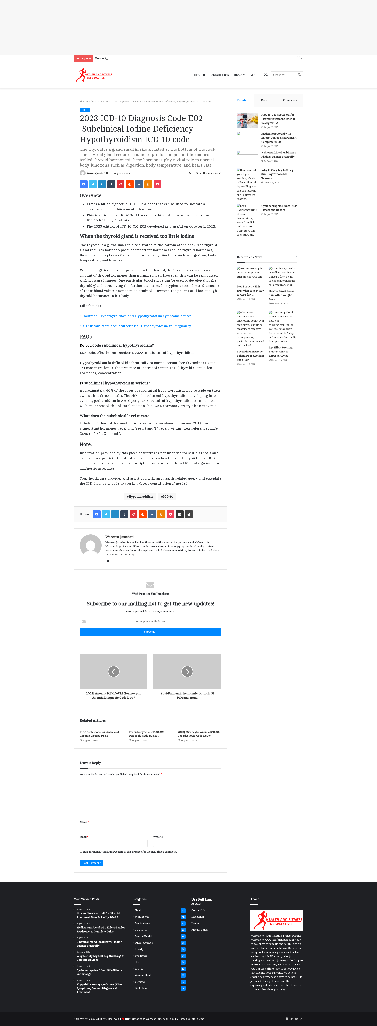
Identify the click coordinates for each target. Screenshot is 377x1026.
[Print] (189, 514)
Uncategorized (144, 942)
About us (196, 903)
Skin (137, 962)
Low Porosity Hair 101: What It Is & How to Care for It (250, 290)
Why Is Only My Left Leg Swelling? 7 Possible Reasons (277, 174)
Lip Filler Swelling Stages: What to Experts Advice (281, 351)
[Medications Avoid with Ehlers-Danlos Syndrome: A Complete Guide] (247, 139)
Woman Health (144, 975)
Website (158, 837)
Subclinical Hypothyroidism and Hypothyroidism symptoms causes (135, 316)
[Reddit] (130, 184)
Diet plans (141, 988)
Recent (265, 100)
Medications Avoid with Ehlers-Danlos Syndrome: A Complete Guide (278, 137)
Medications (142, 923)
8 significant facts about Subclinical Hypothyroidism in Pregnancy (135, 326)
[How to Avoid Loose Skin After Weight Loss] (283, 277)
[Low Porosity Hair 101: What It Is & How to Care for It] (251, 275)
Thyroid (140, 981)
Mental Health (143, 936)
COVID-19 (141, 929)
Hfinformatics (133, 1019)
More (254, 75)
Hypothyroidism (141, 496)
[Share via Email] (180, 514)
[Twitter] (93, 184)
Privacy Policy (199, 929)
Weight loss (219, 75)
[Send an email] (107, 173)
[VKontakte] (139, 184)
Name (84, 822)
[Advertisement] (118, 27)
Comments (290, 100)
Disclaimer (197, 916)
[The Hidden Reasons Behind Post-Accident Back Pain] (251, 329)
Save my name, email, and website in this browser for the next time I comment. (130, 851)
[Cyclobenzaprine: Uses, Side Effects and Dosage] (247, 220)
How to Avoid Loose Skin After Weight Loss (121, 58)
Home (86, 101)
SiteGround (197, 1019)
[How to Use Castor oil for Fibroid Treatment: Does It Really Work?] (247, 120)
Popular (242, 100)
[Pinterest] (120, 184)
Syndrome (141, 955)
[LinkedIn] (102, 184)
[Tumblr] (111, 184)
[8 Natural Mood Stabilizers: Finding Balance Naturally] (247, 158)
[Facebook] (84, 184)
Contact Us (198, 910)
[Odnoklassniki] (148, 184)
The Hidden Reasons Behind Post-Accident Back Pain (250, 355)
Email (84, 837)
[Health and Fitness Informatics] (93, 75)
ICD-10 (96, 101)
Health (199, 75)
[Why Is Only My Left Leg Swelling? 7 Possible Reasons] (247, 184)
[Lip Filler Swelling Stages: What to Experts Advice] (283, 327)
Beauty (239, 75)
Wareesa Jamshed (96, 173)
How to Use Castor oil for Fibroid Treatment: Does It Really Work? (278, 119)
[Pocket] (157, 184)
